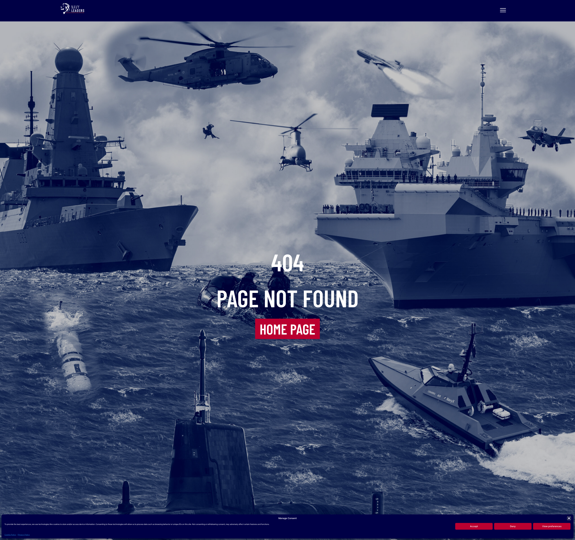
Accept (474, 526)
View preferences (552, 526)
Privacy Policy (24, 535)
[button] (569, 518)
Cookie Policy (10, 535)
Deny (513, 526)
